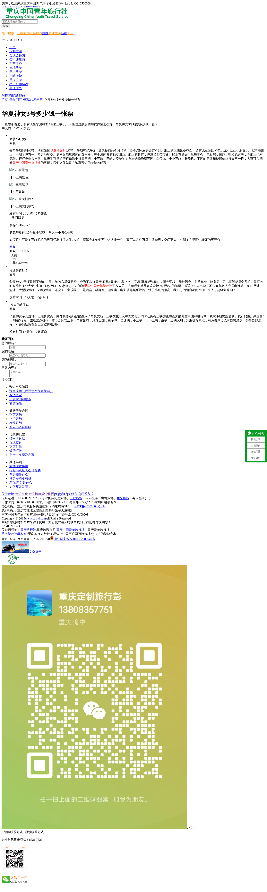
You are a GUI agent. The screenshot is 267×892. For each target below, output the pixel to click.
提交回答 (8, 379)
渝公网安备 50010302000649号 (74, 539)
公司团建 (17, 59)
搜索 (5, 25)
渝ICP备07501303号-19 (89, 506)
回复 (12, 247)
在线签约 (15, 423)
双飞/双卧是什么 (20, 482)
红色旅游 (36, 33)
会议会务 (17, 55)
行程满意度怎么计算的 (25, 470)
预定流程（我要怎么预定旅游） (31, 391)
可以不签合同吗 (20, 427)
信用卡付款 (17, 438)
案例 (23, 95)
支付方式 (74, 494)
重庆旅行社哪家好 (14, 534)
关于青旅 (8, 494)
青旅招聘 (35, 494)
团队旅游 (123, 498)
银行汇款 (15, 450)
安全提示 (35, 552)
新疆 (64, 33)
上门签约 (15, 418)
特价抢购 (18, 84)
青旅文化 (21, 494)
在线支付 (15, 442)
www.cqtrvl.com (35, 518)
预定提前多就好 (20, 478)
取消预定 (15, 395)
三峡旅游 (23, 33)
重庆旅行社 (28, 529)
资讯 (11, 95)
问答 (5, 95)
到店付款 (15, 446)
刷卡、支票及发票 (21, 454)
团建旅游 (54, 33)
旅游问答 (16, 99)
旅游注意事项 (18, 466)
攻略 (17, 95)
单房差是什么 (18, 474)
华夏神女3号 (58, 150)
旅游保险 (15, 403)
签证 (15, 88)
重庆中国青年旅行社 (27, 162)
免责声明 (61, 494)
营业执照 (48, 494)
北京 (70, 33)
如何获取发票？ (20, 486)
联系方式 (87, 494)
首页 (12, 47)
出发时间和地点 (20, 399)
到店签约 (15, 414)
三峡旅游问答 (33, 99)
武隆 (45, 33)
